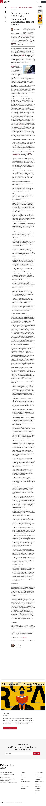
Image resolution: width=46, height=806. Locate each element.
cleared (22, 55)
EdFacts (22, 779)
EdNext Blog (14, 7)
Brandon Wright (14, 65)
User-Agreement (38, 777)
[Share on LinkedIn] (5, 17)
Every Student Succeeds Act (26, 7)
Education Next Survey (25, 781)
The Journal (23, 777)
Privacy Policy (37, 779)
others (12, 66)
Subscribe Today (10, 728)
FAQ (35, 793)
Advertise (37, 774)
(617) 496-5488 (6, 780)
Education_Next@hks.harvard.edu (9, 782)
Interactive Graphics (25, 786)
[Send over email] (5, 21)
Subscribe (36, 753)
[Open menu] (11, 1)
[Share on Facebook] (5, 12)
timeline (20, 124)
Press (22, 784)
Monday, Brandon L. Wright (25, 35)
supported (13, 56)
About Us (23, 774)
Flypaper (25, 637)
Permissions (37, 790)
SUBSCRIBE (43, 1)
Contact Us (23, 788)
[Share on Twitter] (5, 7)
